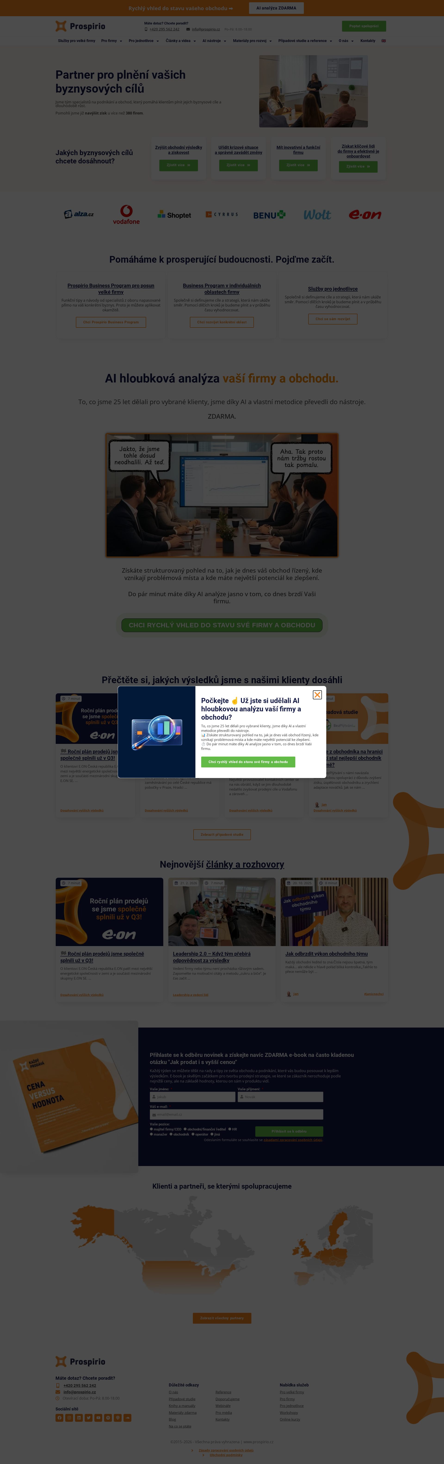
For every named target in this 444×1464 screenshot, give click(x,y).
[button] (317, 695)
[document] (222, 732)
